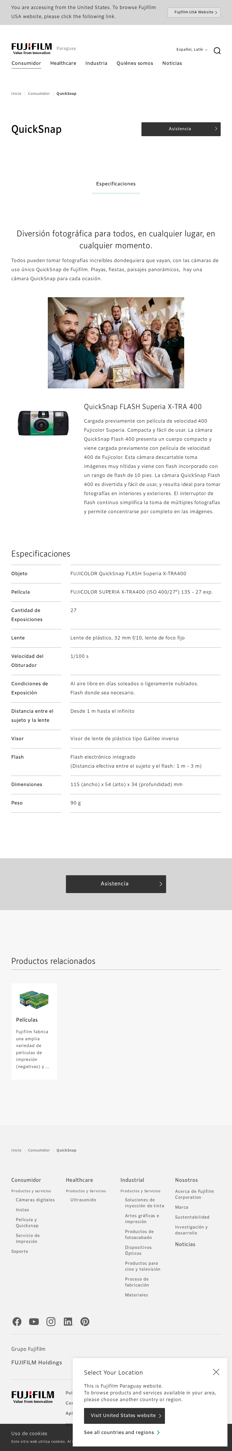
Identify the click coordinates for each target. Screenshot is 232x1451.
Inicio (16, 94)
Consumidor (39, 94)
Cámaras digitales (35, 1200)
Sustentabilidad (192, 1217)
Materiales (136, 1295)
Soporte (19, 1252)
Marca (181, 1208)
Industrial (132, 1180)
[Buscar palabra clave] (217, 51)
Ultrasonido (83, 1200)
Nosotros (186, 1180)
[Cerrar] (216, 1371)
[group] (43, 423)
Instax (22, 1210)
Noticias (185, 1244)
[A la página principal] (31, 48)
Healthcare (79, 1180)
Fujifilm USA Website (194, 12)
